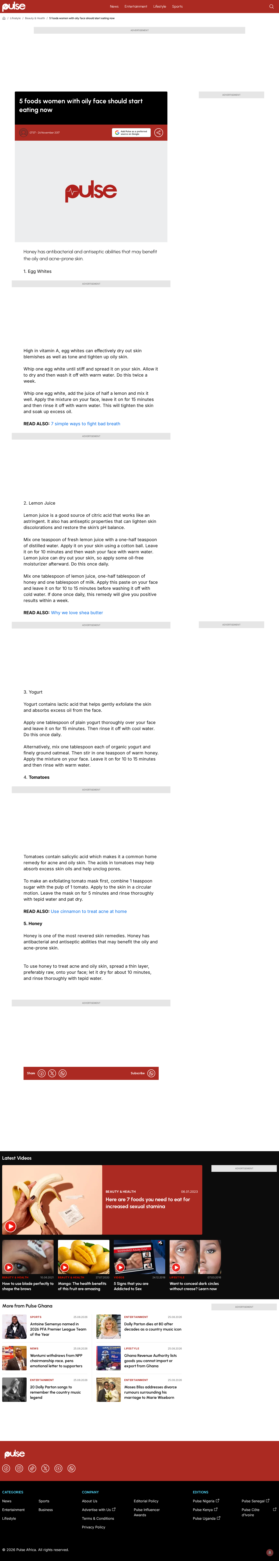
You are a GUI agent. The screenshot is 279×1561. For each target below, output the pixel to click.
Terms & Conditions (98, 1518)
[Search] (272, 6)
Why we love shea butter (76, 612)
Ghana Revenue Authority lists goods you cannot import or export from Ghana (150, 1360)
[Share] (158, 132)
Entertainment (136, 6)
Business (46, 1510)
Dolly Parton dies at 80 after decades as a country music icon (152, 1327)
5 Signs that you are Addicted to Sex (131, 1286)
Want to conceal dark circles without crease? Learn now (194, 1286)
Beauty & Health (35, 18)
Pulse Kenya (203, 1510)
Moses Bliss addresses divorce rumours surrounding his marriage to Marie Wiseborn (150, 1392)
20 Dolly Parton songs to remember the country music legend (55, 1392)
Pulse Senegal (253, 1501)
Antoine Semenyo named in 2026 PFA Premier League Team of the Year (58, 1329)
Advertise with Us (96, 1510)
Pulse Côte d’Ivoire (250, 1512)
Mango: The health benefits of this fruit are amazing (82, 1286)
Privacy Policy (93, 1527)
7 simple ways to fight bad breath (85, 423)
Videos (119, 1277)
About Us (89, 1501)
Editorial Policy (146, 1501)
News (114, 6)
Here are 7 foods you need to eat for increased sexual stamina (148, 1202)
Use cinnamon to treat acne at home (89, 911)
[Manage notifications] (269, 1552)
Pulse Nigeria (203, 1501)
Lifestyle (159, 6)
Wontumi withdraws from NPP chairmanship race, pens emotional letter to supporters (56, 1360)
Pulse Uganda (204, 1518)
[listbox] (139, 1267)
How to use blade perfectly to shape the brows (28, 1286)
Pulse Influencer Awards (147, 1512)
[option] (28, 1268)
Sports (177, 6)
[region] (139, 1267)
